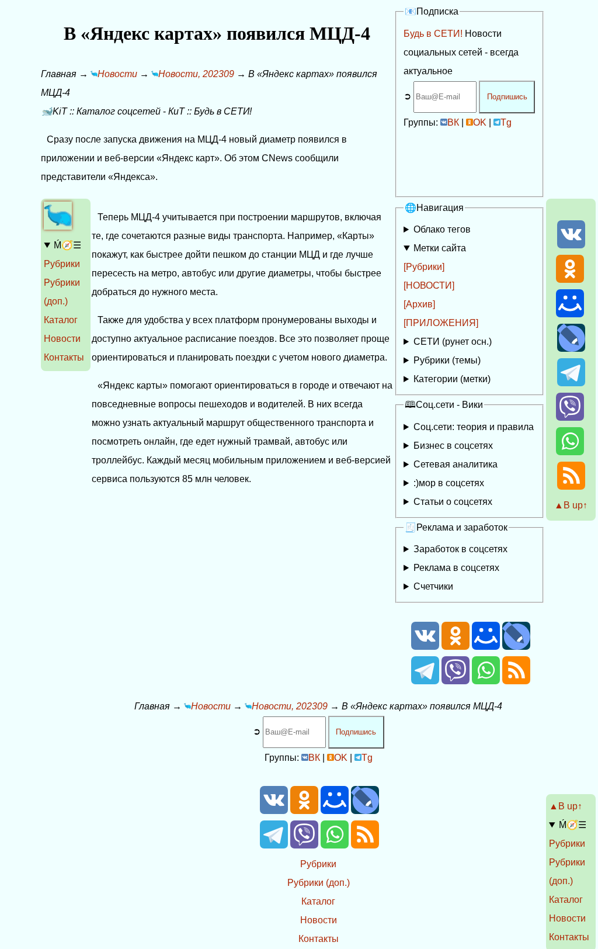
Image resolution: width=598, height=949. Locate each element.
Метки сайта (439, 248)
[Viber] (570, 417)
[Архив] (419, 304)
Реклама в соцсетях (456, 568)
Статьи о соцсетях (452, 502)
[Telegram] (571, 383)
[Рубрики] (424, 267)
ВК (453, 122)
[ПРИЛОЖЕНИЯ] (441, 323)
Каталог (61, 320)
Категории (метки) (452, 379)
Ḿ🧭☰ (67, 245)
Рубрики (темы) (447, 360)
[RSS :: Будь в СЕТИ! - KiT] (571, 486)
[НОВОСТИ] (429, 285)
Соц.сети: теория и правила (473, 427)
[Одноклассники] (570, 280)
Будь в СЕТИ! (433, 34)
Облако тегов (442, 229)
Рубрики (62, 264)
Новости (62, 339)
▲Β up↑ (570, 505)
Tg (506, 122)
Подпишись (507, 96)
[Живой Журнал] (571, 349)
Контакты (64, 357)
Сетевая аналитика (455, 464)
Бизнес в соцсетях (453, 446)
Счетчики (433, 586)
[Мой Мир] (570, 314)
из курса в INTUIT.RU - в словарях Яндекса (465, 504)
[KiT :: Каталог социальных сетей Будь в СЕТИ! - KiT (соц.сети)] (58, 226)
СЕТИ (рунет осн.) (452, 342)
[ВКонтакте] (571, 245)
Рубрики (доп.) (318, 883)
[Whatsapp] (570, 452)
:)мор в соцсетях (448, 483)
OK (479, 122)
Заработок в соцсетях (460, 549)
